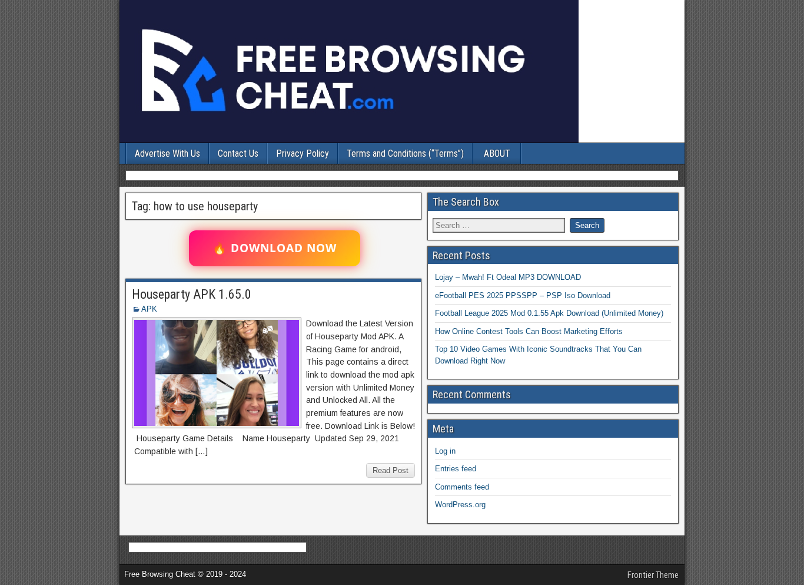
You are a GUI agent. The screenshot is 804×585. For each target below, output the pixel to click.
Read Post (390, 470)
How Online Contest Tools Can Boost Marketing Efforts (529, 331)
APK (149, 309)
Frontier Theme (653, 575)
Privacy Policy (302, 153)
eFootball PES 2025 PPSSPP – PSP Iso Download (522, 295)
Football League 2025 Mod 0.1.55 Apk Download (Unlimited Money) (549, 313)
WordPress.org (460, 504)
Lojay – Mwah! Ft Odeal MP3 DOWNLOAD (508, 277)
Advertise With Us (167, 153)
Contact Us (238, 153)
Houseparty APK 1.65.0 (191, 294)
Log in (445, 451)
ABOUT (497, 153)
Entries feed (455, 468)
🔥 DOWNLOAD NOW (274, 248)
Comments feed (462, 486)
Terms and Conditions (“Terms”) (405, 153)
